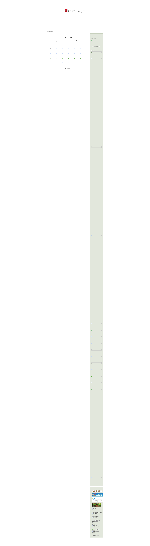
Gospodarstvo (72, 26)
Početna (49, 26)
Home (48, 31)
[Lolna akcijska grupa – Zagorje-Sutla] (97, 502)
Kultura (77, 26)
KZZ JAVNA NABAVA (95, 516)
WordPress (101, 542)
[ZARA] (97, 532)
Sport (85, 26)
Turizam (81, 26)
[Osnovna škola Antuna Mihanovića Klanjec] (97, 521)
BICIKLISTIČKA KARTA (96, 46)
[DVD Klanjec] (94, 522)
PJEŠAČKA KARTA (95, 48)
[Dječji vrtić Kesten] (97, 496)
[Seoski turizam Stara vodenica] (97, 510)
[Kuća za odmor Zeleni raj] (96, 507)
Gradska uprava (65, 26)
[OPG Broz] (94, 508)
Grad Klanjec (58, 26)
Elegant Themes (92, 542)
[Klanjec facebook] (95, 535)
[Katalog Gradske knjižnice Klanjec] (94, 513)
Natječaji (53, 26)
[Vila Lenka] (97, 512)
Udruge (88, 26)
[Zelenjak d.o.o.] (95, 524)
